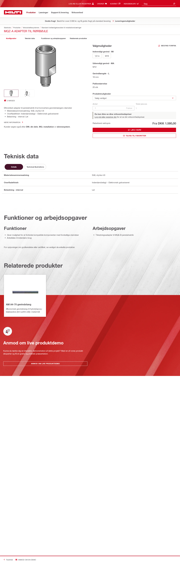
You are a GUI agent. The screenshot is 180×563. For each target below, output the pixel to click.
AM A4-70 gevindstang (18, 304)
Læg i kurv (136, 130)
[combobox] (159, 3)
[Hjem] (13, 12)
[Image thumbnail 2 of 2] (27, 93)
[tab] (11, 38)
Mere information (12, 122)
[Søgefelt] (174, 3)
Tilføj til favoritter (136, 136)
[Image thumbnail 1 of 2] (11, 93)
